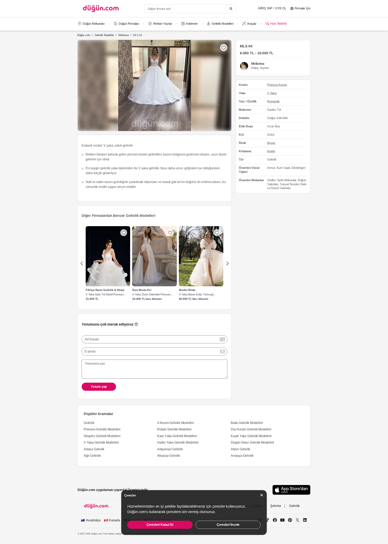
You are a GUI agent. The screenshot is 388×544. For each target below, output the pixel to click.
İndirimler (192, 23)
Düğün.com (83, 35)
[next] (227, 264)
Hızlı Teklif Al (278, 23)
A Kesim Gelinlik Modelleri (175, 423)
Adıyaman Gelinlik (170, 449)
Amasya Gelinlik (242, 455)
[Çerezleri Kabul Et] (262, 495)
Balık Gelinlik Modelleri (247, 423)
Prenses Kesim (277, 85)
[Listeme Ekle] (123, 232)
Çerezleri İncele (228, 524)
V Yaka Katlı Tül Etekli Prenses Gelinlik (105, 294)
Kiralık (271, 151)
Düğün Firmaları (129, 23)
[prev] (81, 264)
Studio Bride (187, 290)
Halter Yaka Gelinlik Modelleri (178, 442)
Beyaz (271, 143)
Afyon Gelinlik (240, 449)
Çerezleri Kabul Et (160, 524)
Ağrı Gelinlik (92, 455)
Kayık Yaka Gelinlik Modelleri (251, 436)
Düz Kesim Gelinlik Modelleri (251, 429)
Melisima (123, 35)
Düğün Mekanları (94, 23)
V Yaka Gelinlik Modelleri (101, 442)
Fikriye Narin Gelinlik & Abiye (105, 290)
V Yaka (271, 93)
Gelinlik (89, 423)
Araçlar (251, 23)
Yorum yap (99, 386)
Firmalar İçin (302, 8)
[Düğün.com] (101, 8)
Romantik (273, 101)
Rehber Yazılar (162, 23)
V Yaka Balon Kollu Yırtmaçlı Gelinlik (196, 294)
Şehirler (275, 506)
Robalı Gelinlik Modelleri (174, 429)
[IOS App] (291, 490)
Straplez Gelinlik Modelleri (102, 436)
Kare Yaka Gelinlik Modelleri (177, 436)
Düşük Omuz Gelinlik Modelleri (252, 442)
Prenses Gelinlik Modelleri (102, 429)
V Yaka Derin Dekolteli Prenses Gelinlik (151, 294)
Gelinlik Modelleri (222, 23)
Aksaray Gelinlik (168, 455)
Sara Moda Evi (141, 290)
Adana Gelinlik (94, 449)
